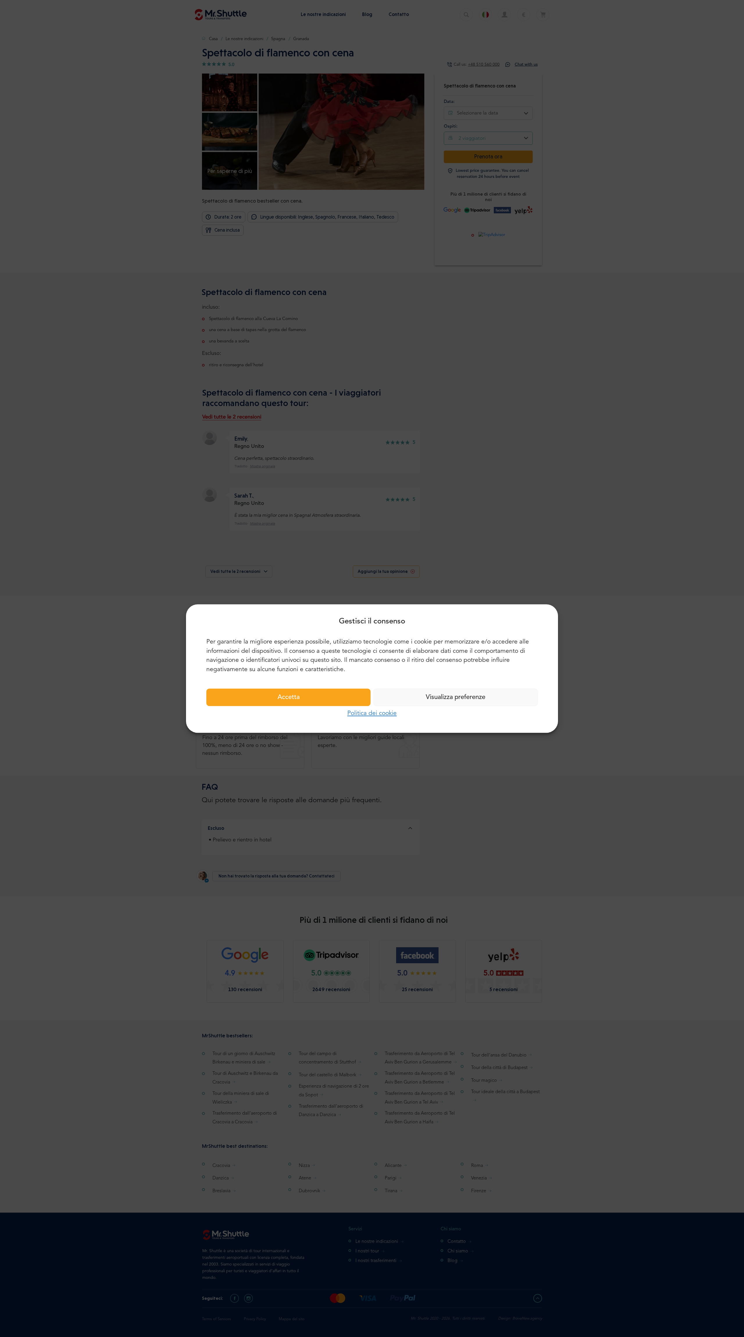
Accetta (289, 697)
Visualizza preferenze (455, 697)
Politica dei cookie (372, 713)
